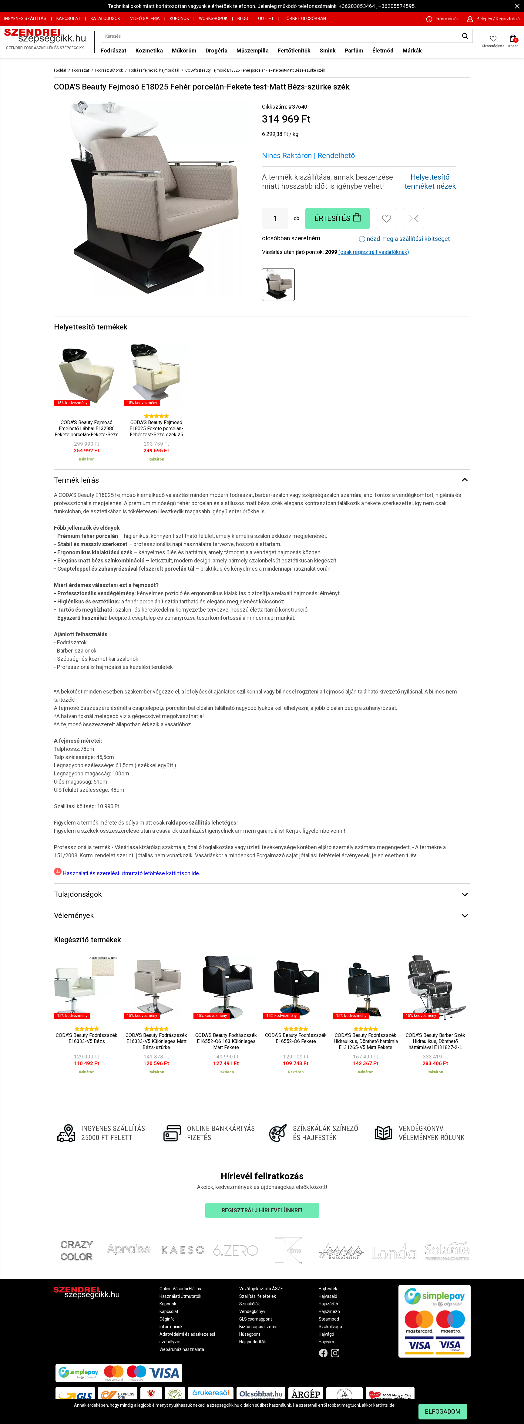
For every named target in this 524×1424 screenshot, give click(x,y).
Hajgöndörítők (252, 1341)
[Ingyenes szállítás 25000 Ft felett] (103, 1133)
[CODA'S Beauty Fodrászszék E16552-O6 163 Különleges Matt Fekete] (226, 1017)
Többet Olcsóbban (305, 18)
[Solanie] (447, 1250)
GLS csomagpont (255, 1319)
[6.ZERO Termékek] (236, 1250)
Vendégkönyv (252, 1311)
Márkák (412, 50)
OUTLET (266, 18)
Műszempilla (253, 50)
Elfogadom (443, 1411)
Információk (171, 1326)
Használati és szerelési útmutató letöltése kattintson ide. (131, 873)
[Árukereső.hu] (210, 1395)
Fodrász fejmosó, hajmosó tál (154, 70)
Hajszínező (329, 1311)
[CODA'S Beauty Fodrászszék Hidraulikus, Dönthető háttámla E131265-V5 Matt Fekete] (365, 1017)
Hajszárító (328, 1303)
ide (392, 1405)
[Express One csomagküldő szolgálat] (117, 1396)
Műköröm (184, 50)
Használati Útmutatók (180, 1296)
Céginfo (167, 1319)
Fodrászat (113, 50)
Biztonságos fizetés (258, 1326)
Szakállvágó (330, 1326)
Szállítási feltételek (257, 1296)
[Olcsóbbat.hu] (261, 1396)
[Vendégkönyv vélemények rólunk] (421, 1133)
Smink (328, 50)
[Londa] (394, 1250)
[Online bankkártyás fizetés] (209, 1133)
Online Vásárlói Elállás (180, 1288)
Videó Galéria (145, 18)
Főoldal (60, 70)
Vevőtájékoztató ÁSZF (261, 1288)
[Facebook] (323, 1353)
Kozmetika (149, 50)
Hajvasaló (328, 1296)
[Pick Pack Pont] (151, 1396)
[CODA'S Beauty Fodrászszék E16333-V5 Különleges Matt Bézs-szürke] (156, 1017)
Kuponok (179, 18)
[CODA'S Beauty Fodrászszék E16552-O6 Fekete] (295, 1017)
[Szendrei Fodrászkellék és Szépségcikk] (48, 42)
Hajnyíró (326, 1341)
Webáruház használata (182, 1349)
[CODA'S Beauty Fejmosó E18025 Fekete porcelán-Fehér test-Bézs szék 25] (156, 404)
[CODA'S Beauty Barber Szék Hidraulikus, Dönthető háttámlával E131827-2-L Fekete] (435, 1017)
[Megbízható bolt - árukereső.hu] (175, 1396)
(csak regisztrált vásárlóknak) (373, 252)
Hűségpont (249, 1334)
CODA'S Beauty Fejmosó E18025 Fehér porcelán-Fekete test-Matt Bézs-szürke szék (255, 70)
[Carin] (341, 1250)
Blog (242, 18)
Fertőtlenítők (294, 50)
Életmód (383, 50)
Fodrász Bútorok (109, 70)
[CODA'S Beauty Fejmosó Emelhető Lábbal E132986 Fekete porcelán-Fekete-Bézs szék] (86, 404)
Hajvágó (326, 1334)
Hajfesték (328, 1288)
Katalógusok (105, 18)
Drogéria (216, 50)
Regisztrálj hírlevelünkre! (262, 1210)
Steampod (329, 1319)
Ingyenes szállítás (25, 18)
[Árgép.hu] (305, 1396)
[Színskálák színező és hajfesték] (315, 1133)
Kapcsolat (68, 18)
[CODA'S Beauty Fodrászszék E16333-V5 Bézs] (86, 1017)
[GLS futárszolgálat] (75, 1396)
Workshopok (213, 18)
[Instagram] (335, 1353)
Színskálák (249, 1303)
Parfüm (354, 50)
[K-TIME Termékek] (288, 1250)
